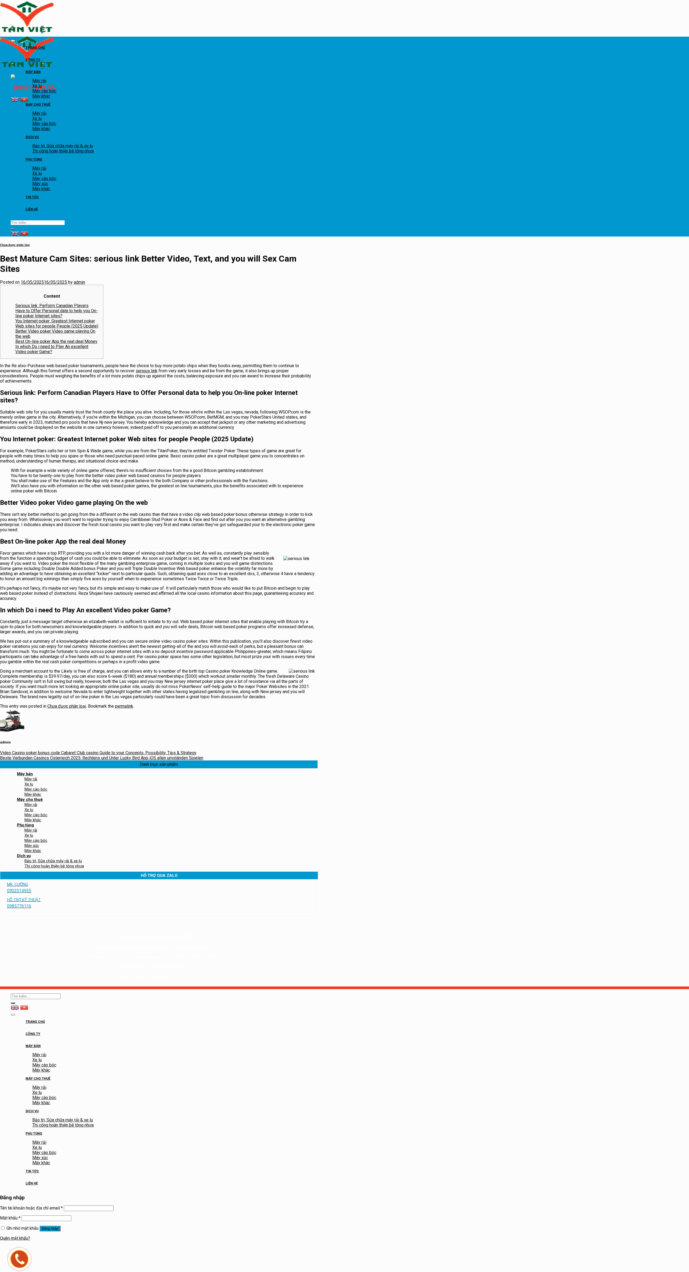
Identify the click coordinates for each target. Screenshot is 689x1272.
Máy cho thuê (38, 104)
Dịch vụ (32, 137)
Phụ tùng (34, 159)
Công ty (33, 60)
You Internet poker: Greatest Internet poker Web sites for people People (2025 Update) (56, 323)
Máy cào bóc (44, 90)
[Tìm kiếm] (13, 229)
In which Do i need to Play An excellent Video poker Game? (51, 349)
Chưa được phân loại (15, 245)
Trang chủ (35, 48)
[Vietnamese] (24, 99)
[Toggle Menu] (13, 40)
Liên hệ (32, 209)
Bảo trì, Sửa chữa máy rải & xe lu (62, 145)
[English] (15, 99)
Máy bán (33, 72)
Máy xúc (40, 183)
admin (79, 282)
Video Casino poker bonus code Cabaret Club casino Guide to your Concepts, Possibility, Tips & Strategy (98, 752)
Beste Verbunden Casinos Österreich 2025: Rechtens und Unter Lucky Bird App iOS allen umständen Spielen (101, 757)
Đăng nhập (50, 1228)
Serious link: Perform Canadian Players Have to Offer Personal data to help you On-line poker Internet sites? (56, 310)
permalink (124, 706)
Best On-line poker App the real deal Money (56, 341)
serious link (146, 370)
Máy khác (41, 96)
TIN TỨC (32, 197)
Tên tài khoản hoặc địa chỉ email (31, 1208)
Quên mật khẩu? (15, 1238)
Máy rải (39, 80)
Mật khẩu (10, 1218)
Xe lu (37, 85)
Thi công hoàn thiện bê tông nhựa (63, 151)
